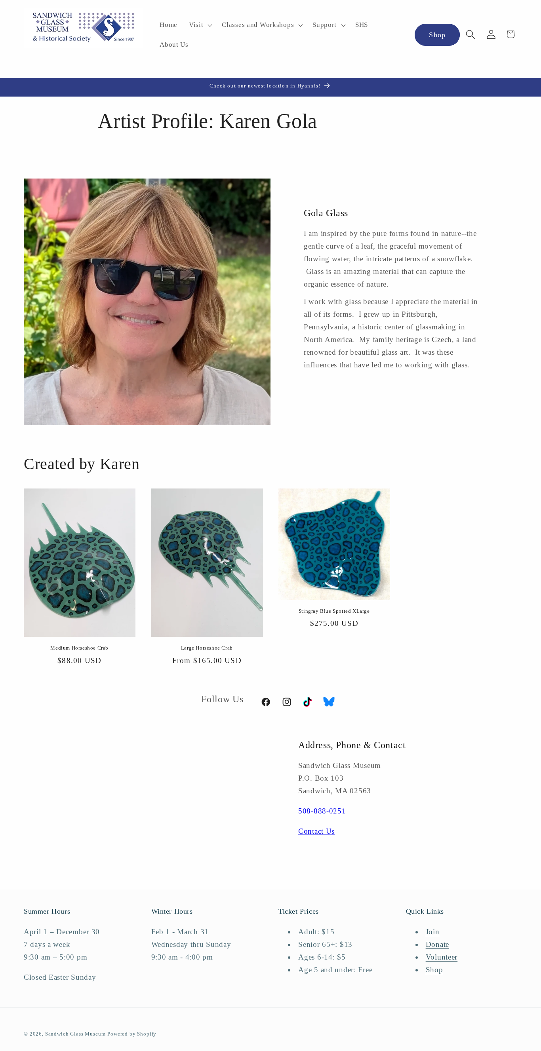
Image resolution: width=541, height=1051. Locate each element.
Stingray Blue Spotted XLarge (334, 611)
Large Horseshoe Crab (207, 648)
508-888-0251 (322, 811)
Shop (437, 35)
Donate (437, 944)
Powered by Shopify (131, 1034)
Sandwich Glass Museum (75, 1034)
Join (433, 931)
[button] (199, 25)
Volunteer (441, 957)
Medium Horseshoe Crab (79, 648)
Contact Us (316, 831)
